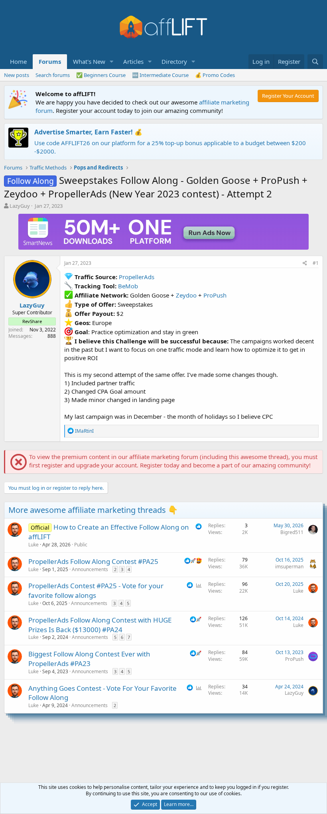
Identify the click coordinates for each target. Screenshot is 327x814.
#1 (316, 263)
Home (18, 61)
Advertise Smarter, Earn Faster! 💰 (88, 132)
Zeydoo (186, 295)
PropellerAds (136, 277)
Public (80, 544)
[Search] (315, 61)
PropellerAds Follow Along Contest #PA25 (93, 561)
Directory (174, 61)
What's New (89, 61)
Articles (133, 61)
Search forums (52, 75)
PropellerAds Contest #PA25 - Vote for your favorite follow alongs (96, 590)
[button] (111, 61)
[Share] (305, 263)
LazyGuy (20, 205)
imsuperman (289, 566)
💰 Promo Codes (215, 75)
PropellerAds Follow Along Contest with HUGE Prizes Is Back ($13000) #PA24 (99, 624)
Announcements (90, 569)
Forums (50, 61)
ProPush (215, 295)
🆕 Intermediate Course (160, 75)
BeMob (128, 286)
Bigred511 (291, 532)
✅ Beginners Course (101, 75)
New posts (16, 75)
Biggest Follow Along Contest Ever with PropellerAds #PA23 (89, 658)
